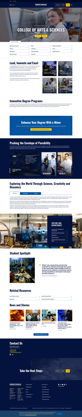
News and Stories (13, 54)
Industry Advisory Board (46, 296)
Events (54, 48)
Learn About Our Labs (17, 170)
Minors (32, 45)
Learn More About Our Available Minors (40, 129)
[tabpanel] (41, 202)
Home (11, 9)
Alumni (27, 389)
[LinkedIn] (10, 354)
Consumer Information (45, 389)
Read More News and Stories (41, 334)
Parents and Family (29, 384)
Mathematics (54, 235)
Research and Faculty (57, 45)
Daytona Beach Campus (14, 296)
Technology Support (68, 408)
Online (11, 1)
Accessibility (34, 408)
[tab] (15, 193)
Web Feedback (62, 408)
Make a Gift (12, 299)
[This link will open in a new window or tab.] (58, 384)
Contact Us (33, 54)
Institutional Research (45, 394)
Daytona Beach (14, 66)
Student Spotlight (34, 51)
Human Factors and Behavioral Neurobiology (58, 230)
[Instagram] (12, 354)
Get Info (58, 5)
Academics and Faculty (18, 9)
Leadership (33, 48)
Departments (12, 51)
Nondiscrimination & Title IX (41, 408)
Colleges (26, 9)
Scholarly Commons (29, 394)
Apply (68, 371)
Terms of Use (57, 408)
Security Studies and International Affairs (58, 240)
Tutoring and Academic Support (47, 299)
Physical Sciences (55, 237)
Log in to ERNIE (61, 386)
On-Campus (14, 1)
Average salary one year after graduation (64, 87)
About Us (11, 48)
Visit (63, 5)
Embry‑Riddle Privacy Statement (31, 415)
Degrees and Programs (14, 45)
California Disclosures (45, 399)
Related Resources (56, 51)
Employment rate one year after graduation (49, 87)
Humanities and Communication (58, 232)
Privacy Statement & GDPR (50, 408)
